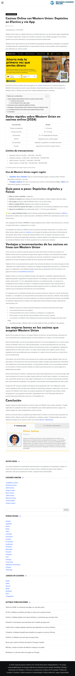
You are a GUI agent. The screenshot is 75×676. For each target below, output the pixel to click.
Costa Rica (9, 536)
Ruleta (8, 581)
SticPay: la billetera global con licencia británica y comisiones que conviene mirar (32, 617)
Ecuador (8, 539)
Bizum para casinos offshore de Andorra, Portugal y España (25, 642)
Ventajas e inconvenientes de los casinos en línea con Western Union (28, 107)
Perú (18, 177)
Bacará (8, 586)
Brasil (7, 529)
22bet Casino (10, 495)
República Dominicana (13, 565)
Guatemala (9, 544)
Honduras (9, 547)
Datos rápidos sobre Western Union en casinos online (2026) (25, 99)
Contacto (16, 672)
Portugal (12, 182)
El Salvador (9, 542)
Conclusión (11, 112)
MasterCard (49, 420)
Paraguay (9, 554)
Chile (7, 531)
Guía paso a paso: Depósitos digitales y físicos (21, 105)
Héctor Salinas (31, 431)
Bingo (7, 588)
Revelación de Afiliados (16, 670)
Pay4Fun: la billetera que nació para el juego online (22, 637)
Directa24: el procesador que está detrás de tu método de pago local (27, 622)
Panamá (8, 552)
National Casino (11, 498)
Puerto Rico (9, 562)
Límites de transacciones (17, 101)
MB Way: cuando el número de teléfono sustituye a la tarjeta (25, 647)
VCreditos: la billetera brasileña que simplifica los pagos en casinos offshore (30, 632)
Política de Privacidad (50, 670)
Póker (7, 583)
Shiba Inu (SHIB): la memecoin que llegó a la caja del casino (25, 607)
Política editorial (48, 672)
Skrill (63, 182)
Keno (7, 594)
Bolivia (8, 526)
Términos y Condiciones (34, 670)
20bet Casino (10, 488)
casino (40, 85)
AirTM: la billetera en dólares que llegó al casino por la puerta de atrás (28, 612)
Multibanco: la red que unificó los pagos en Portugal (22, 652)
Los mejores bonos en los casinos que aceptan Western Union (26, 109)
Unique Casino (10, 490)
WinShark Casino (11, 485)
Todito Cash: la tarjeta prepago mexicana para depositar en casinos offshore (30, 627)
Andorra (19, 182)
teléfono (64, 213)
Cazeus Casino (10, 503)
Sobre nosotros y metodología (31, 672)
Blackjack (9, 591)
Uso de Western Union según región (20, 103)
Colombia (24, 177)
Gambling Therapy (60, 667)
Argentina (13, 177)
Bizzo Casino (10, 493)
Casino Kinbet (10, 500)
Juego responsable (62, 672)
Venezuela (9, 570)
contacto (28, 232)
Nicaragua (9, 549)
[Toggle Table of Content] (46, 96)
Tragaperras (9, 596)
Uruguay (8, 567)
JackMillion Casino (12, 483)
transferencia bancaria (26, 271)
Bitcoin (42, 420)
